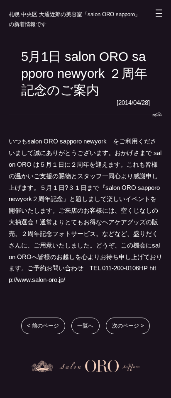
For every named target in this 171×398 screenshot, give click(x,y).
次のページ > (128, 326)
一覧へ (85, 326)
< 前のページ (43, 326)
